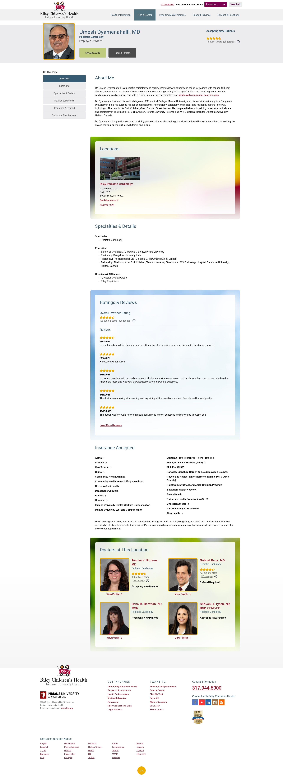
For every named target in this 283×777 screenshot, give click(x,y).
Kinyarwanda (118, 747)
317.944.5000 (167, 4)
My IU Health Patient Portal (189, 4)
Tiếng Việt (141, 754)
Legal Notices (115, 709)
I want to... (211, 4)
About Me (64, 78)
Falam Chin (69, 754)
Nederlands (69, 743)
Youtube (202, 702)
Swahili (139, 743)
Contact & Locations (228, 15)
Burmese (44, 754)
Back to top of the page (141, 770)
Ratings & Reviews (64, 100)
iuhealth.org (67, 708)
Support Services (201, 15)
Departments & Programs (172, 15)
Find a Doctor (145, 15)
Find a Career (156, 709)
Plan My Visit (156, 694)
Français (68, 757)
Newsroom (113, 702)
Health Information (121, 15)
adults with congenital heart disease (199, 95)
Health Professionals (118, 694)
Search (234, 4)
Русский (116, 757)
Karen (115, 743)
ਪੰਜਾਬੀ (114, 754)
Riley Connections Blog (120, 706)
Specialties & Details (64, 93)
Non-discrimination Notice (56, 738)
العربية (43, 750)
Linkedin (208, 702)
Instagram (215, 702)
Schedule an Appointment (163, 686)
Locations (64, 86)
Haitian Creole (95, 747)
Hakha (91, 750)
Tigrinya (140, 750)
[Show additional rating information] (238, 42)
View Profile (113, 594)
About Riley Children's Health (122, 686)
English (43, 743)
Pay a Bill (154, 698)
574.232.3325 (107, 205)
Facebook (195, 702)
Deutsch (92, 743)
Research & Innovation (119, 690)
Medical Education (117, 698)
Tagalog (140, 747)
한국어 (115, 750)
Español (44, 747)
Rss (221, 702)
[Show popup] (134, 321)
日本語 (91, 757)
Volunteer (154, 706)
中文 (42, 757)
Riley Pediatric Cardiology (116, 183)
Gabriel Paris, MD (212, 560)
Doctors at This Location (64, 115)
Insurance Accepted (64, 108)
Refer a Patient (122, 52)
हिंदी (89, 754)
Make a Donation (158, 702)
